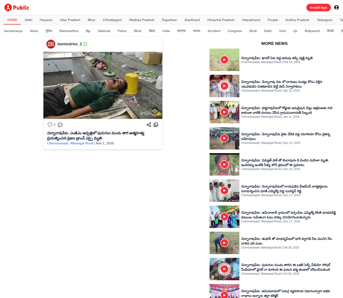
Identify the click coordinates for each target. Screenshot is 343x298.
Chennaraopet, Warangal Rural (70, 143)
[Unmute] (155, 111)
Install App (318, 7)
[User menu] (336, 7)
